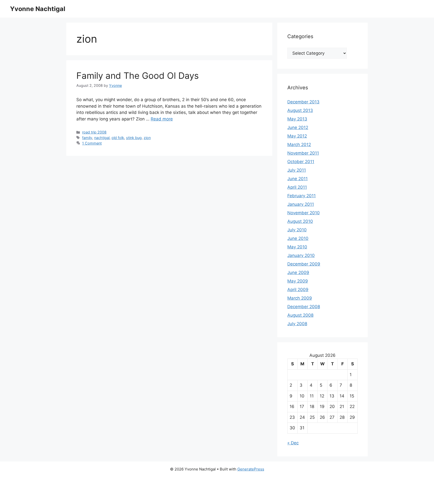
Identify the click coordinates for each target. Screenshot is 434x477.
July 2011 (296, 170)
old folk (118, 137)
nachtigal (102, 137)
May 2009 (297, 281)
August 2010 (300, 221)
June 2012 (297, 127)
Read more (162, 118)
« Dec (293, 442)
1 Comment (92, 143)
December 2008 (303, 306)
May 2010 (297, 246)
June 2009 (298, 272)
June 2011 (297, 178)
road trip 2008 (94, 132)
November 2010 (303, 212)
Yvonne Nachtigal (37, 9)
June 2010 (297, 238)
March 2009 (299, 298)
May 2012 (297, 136)
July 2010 (297, 229)
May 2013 (297, 118)
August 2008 (300, 315)
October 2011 (300, 161)
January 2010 (301, 255)
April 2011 (297, 187)
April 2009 (297, 289)
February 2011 (301, 195)
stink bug (134, 137)
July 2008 (297, 323)
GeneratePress (250, 469)
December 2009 (303, 263)
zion (147, 137)
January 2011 (300, 204)
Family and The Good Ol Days (137, 75)
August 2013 (300, 110)
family (87, 137)
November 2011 (303, 153)
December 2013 (303, 101)
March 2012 (299, 144)
